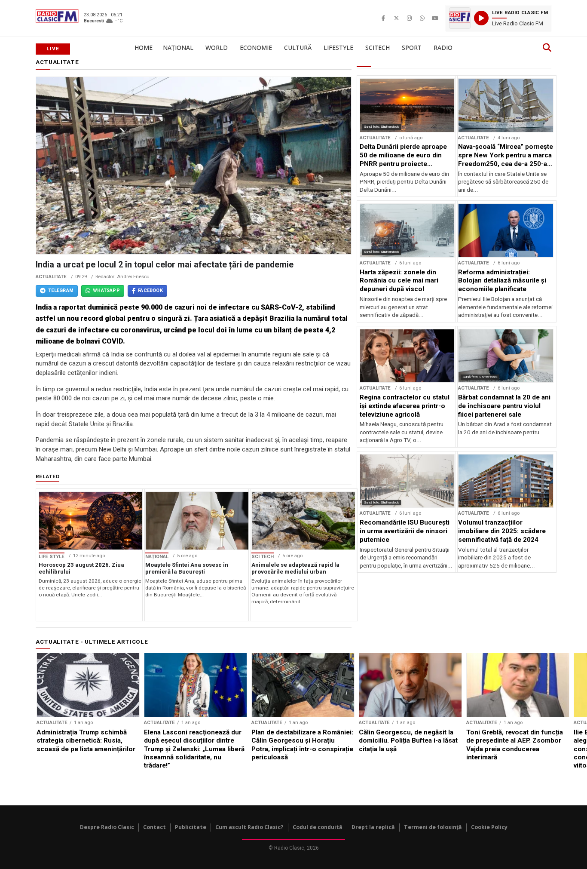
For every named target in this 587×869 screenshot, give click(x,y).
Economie (256, 47)
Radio (443, 47)
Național (178, 47)
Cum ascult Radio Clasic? (249, 827)
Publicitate (190, 827)
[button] (498, 18)
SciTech (377, 47)
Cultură (298, 47)
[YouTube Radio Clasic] (435, 18)
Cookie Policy (489, 827)
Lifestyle (338, 47)
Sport (412, 47)
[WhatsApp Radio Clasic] (422, 18)
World (216, 47)
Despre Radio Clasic (107, 827)
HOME (144, 47)
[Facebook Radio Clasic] (383, 18)
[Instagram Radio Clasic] (409, 18)
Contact (154, 827)
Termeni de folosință (433, 827)
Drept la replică (373, 827)
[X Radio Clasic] (396, 18)
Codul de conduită (317, 827)
